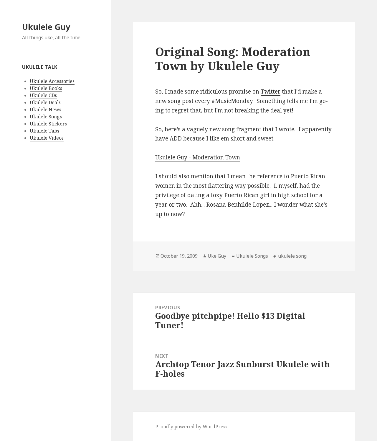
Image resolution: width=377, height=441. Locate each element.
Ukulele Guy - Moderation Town (197, 157)
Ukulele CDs (43, 95)
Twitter (270, 91)
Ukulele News (45, 109)
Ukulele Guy (46, 26)
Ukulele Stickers (48, 123)
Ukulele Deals (45, 102)
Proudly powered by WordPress (191, 426)
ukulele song (292, 256)
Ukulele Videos (47, 138)
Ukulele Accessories (52, 81)
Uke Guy (217, 256)
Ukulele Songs (46, 116)
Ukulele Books (46, 88)
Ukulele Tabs (44, 131)
